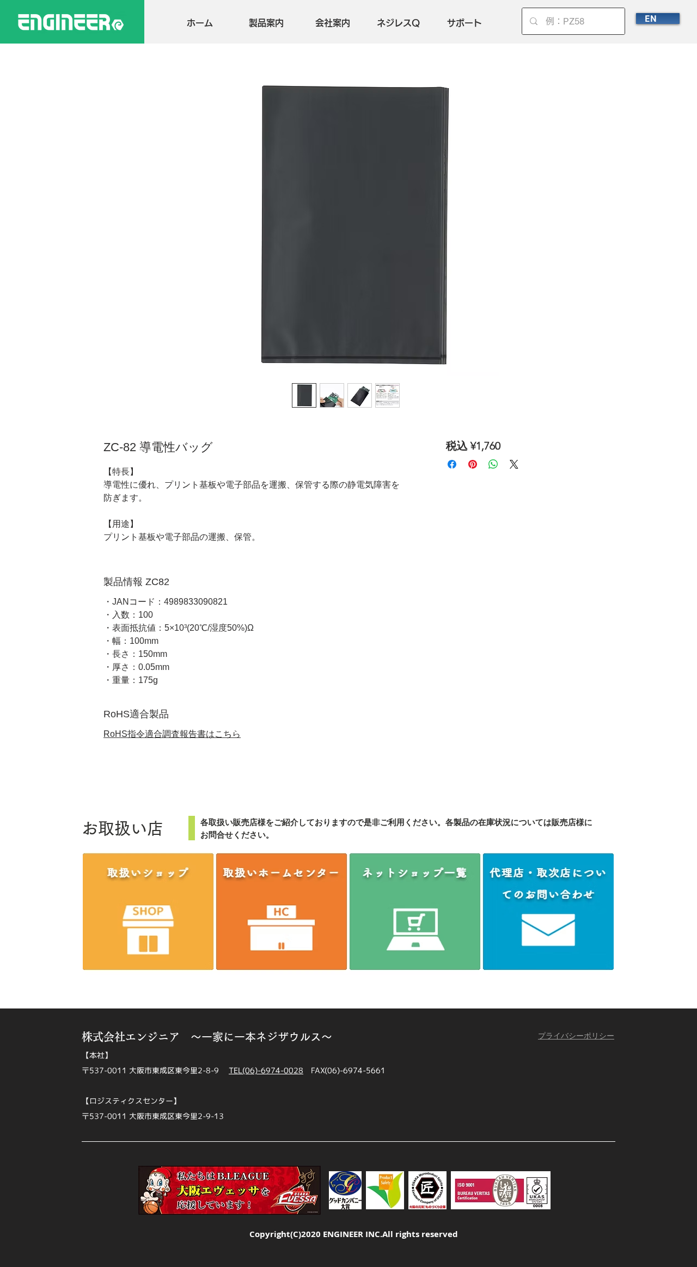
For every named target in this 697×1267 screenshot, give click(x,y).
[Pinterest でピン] (472, 464)
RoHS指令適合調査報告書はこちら (172, 734)
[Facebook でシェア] (451, 464)
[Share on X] (514, 464)
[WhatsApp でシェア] (493, 464)
